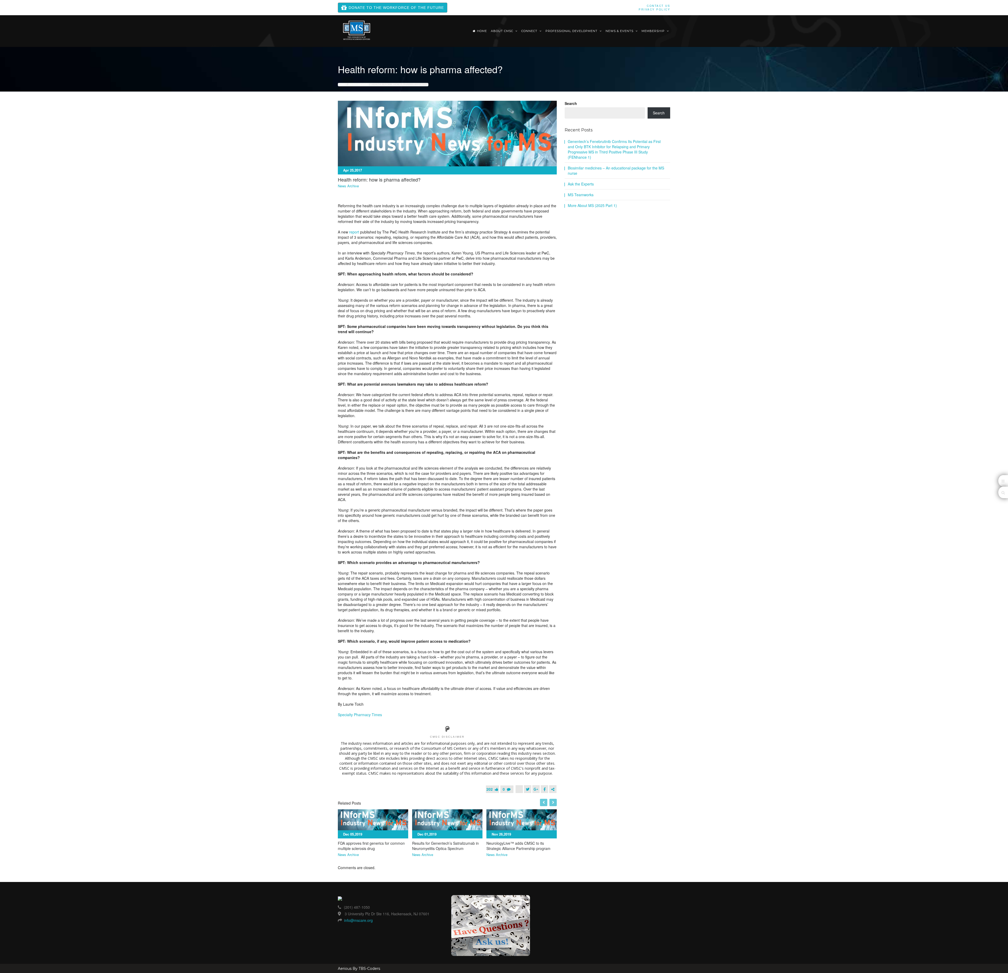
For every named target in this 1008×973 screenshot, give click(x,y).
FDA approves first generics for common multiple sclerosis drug (371, 846)
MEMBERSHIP (654, 31)
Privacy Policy (654, 9)
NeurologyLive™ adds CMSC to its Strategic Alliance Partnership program (518, 846)
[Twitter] (527, 789)
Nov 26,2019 (501, 834)
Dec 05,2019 (352, 834)
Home (482, 31)
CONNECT (529, 31)
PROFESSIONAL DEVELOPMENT (571, 31)
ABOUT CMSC (502, 31)
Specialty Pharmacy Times (360, 714)
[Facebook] (544, 789)
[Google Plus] (536, 789)
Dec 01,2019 (427, 834)
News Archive (358, 84)
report (354, 232)
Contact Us (658, 6)
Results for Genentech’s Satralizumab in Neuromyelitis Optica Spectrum (445, 846)
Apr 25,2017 (352, 170)
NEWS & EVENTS (620, 31)
